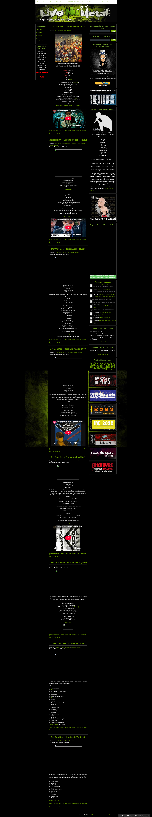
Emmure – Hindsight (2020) (104, 289)
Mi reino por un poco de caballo (58, 697)
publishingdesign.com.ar (110, 814)
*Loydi (56, 740)
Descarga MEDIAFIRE (54, 800)
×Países (51, 2)
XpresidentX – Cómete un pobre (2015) (68, 140)
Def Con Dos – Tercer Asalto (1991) (68, 249)
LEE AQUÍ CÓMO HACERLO (102, 354)
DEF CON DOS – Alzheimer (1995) (68, 643)
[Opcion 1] (65, 216)
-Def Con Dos (58, 30)
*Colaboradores (59, 2)
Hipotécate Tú (54, 780)
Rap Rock (74, 566)
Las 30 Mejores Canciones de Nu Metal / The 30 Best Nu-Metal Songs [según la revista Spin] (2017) (102, 366)
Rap (71, 352)
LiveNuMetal (90, 814)
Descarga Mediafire (53, 724)
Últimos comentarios (103, 282)
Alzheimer (53, 689)
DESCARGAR (68, 622)
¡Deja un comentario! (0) (54, 133)
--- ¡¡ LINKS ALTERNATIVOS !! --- (72, 2)
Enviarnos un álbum (105, 2)
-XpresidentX (74, 143)
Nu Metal (67, 252)
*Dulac (56, 252)
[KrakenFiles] (59, 105)
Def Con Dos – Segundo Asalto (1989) (68, 349)
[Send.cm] (71, 105)
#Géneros (45, 2)
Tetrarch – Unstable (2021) (105, 317)
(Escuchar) (74, 602)
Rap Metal (63, 30)
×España (69, 30)
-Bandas (39, 2)
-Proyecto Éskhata (65, 143)
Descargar (68, 334)
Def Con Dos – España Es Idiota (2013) (68, 562)
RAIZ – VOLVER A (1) (103, 284)
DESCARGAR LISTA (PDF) (42, 74)
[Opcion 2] (70, 216)
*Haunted (57, 647)
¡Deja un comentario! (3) (54, 806)
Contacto (114, 2)
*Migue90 (57, 566)
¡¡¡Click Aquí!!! (102, 342)
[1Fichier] (78, 105)
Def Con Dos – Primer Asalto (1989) (68, 457)
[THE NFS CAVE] (103, 99)
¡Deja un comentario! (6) (54, 731)
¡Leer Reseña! (68, 189)
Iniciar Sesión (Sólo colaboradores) (90, 2)
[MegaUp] (66, 105)
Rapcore (51, 145)
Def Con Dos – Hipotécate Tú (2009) (68, 737)
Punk (78, 143)
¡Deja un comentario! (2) (54, 637)
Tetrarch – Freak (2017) (103, 301)
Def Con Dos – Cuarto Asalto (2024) (68, 27)
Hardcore (68, 647)
